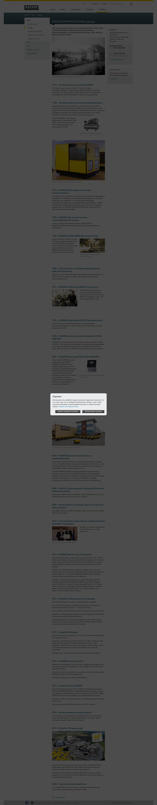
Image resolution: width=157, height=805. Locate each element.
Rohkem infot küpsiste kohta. (69, 406)
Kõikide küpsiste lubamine (93, 411)
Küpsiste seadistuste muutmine (68, 411)
